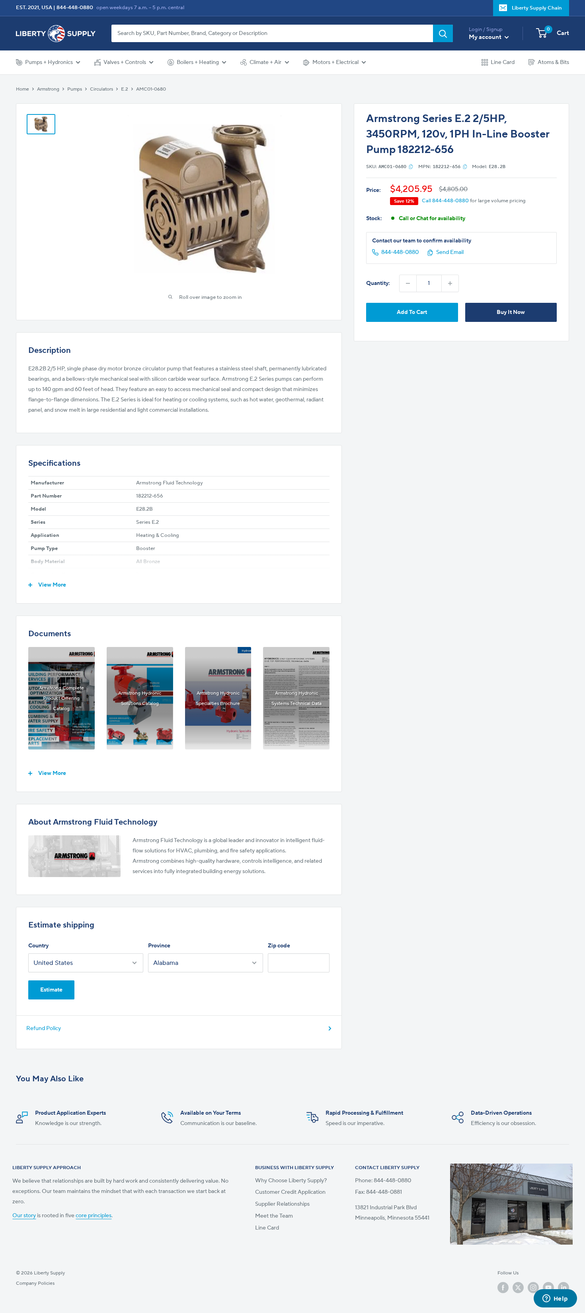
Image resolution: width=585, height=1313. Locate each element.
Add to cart (412, 312)
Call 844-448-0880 (445, 201)
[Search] (443, 33)
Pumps (74, 89)
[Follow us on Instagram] (533, 1287)
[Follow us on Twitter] (518, 1287)
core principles (93, 1215)
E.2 (124, 89)
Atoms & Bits (553, 62)
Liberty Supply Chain (537, 8)
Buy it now (511, 312)
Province (159, 945)
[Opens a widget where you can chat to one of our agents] (555, 1299)
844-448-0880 (75, 7)
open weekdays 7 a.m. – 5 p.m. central (140, 7)
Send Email (450, 252)
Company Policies (35, 1283)
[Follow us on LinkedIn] (563, 1287)
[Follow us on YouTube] (548, 1287)
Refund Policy (43, 1028)
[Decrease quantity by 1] (408, 283)
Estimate (51, 989)
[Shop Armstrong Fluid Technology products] (74, 856)
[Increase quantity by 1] (450, 283)
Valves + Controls (124, 62)
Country (38, 945)
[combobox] (272, 33)
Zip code (279, 945)
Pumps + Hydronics (49, 62)
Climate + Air (265, 62)
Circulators (101, 89)
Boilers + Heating (198, 62)
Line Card (503, 62)
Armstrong (48, 89)
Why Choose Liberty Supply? (291, 1180)
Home (22, 89)
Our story (24, 1215)
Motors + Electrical (335, 62)
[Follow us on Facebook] (503, 1287)
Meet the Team (274, 1216)
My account (486, 37)
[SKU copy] (411, 166)
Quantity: (378, 283)
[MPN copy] (465, 166)
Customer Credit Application (290, 1192)
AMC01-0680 (151, 89)
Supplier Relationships (282, 1204)
